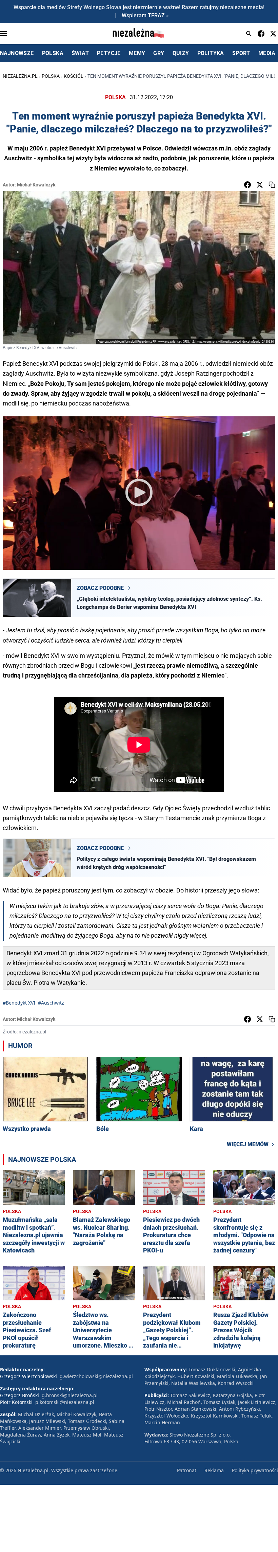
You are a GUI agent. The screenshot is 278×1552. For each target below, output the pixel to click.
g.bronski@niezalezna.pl (70, 1395)
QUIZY (181, 53)
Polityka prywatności (255, 1470)
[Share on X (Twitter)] (259, 184)
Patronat (186, 1470)
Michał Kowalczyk (36, 184)
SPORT (241, 53)
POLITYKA (210, 53)
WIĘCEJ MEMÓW (248, 1144)
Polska (51, 76)
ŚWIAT (80, 53)
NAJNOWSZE (17, 53)
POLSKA (52, 53)
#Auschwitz (51, 1002)
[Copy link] (272, 184)
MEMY (137, 53)
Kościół (73, 76)
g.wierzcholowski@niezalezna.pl (96, 1376)
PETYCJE (109, 53)
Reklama (214, 1470)
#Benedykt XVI (19, 1002)
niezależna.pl (20, 76)
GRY (158, 53)
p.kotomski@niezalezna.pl (64, 1402)
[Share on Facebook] (247, 184)
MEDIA (267, 53)
